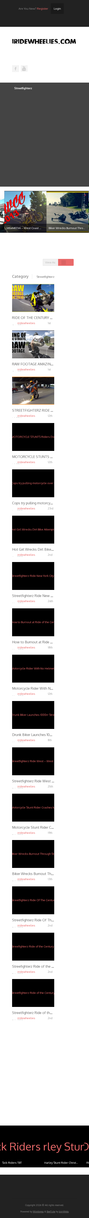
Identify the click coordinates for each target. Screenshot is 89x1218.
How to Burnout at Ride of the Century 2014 (46, 642)
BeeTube (51, 1211)
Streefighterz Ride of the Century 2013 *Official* (49, 966)
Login (57, 8)
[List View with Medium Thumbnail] (68, 262)
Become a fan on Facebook (15, 68)
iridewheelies (26, 323)
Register (33, 8)
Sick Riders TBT (12, 1162)
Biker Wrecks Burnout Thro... (62, 228)
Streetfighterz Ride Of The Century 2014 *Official (50, 920)
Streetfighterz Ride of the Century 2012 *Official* (50, 1013)
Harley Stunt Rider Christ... (61, 1162)
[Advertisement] (44, 138)
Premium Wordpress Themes (24, 68)
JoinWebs (64, 1211)
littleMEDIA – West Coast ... (19, 228)
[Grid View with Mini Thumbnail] (63, 262)
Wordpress (38, 1211)
